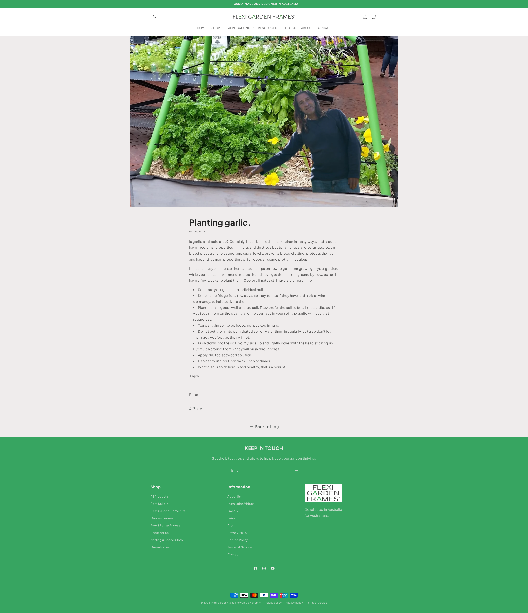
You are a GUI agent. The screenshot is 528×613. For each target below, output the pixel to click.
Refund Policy (237, 539)
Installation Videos (240, 503)
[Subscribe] (296, 470)
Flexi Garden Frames (223, 602)
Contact (233, 554)
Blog (230, 525)
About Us (234, 496)
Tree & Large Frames (165, 525)
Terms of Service (239, 547)
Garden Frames (162, 518)
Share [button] (197, 408)
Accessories (160, 532)
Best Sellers (159, 503)
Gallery (232, 510)
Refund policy (273, 602)
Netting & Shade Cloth (167, 539)
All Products (159, 496)
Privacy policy (294, 602)
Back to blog (267, 426)
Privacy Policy (237, 532)
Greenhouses (161, 547)
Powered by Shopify (249, 602)
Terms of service (317, 602)
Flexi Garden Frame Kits (168, 510)
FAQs (231, 518)
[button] (155, 16)
